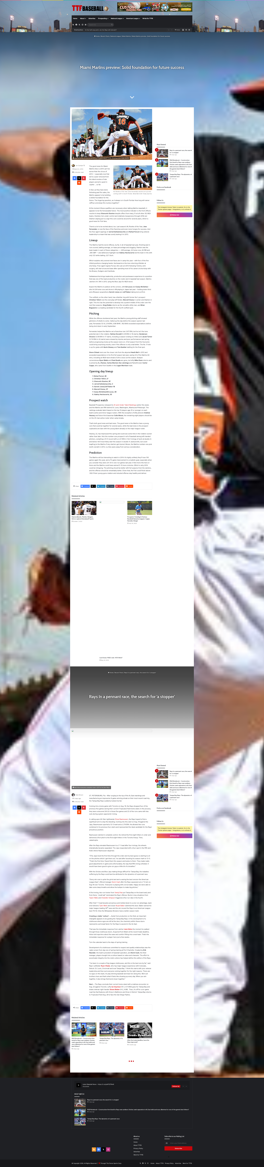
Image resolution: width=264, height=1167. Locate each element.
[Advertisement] (174, 123)
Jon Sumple (79, 165)
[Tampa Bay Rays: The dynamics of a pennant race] (162, 177)
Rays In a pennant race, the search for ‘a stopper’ (103, 1100)
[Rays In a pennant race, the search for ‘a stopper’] (162, 153)
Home (75, 18)
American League (132, 18)
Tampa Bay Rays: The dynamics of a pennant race (103, 1119)
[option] (132, 1085)
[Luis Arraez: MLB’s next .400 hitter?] (112, 578)
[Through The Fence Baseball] (91, 8)
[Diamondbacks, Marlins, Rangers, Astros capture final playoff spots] (84, 508)
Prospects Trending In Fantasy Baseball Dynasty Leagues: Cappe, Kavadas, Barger (138, 519)
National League (116, 18)
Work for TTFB (138, 1155)
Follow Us (176, 1086)
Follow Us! (175, 215)
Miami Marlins (126, 36)
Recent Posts (105, 36)
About (82, 18)
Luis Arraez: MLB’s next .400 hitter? (111, 658)
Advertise (91, 18)
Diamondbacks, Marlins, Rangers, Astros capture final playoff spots (83, 518)
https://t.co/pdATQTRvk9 (106, 1084)
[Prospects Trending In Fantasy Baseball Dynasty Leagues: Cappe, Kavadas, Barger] (139, 508)
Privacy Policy (138, 1148)
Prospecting (102, 18)
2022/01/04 (86, 1086)
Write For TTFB (148, 18)
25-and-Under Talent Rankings (125, 405)
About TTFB (137, 1145)
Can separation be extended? (94, 30)
